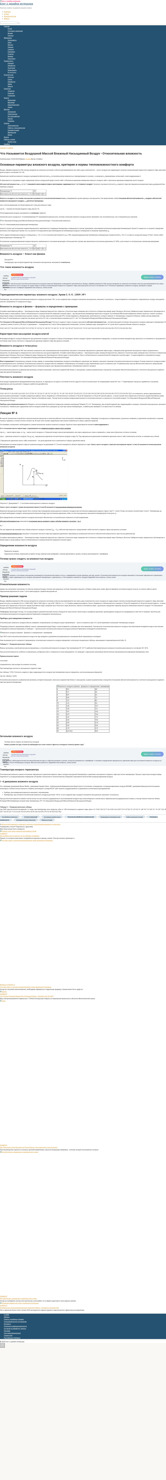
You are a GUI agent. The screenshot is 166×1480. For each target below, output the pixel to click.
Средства (7, 89)
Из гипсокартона (14, 116)
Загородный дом (10, 16)
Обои (9, 42)
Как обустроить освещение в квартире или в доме (18, 1299)
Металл (10, 45)
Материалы (8, 38)
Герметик (11, 91)
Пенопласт (11, 59)
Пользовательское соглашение (15, 1322)
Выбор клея (12, 142)
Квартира (7, 12)
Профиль (11, 121)
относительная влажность (42, 824)
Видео (10, 135)
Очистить (11, 93)
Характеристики (13, 105)
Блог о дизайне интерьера (16, 3)
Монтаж (7, 109)
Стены (10, 79)
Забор (10, 84)
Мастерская (12, 132)
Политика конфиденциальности (15, 1326)
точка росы (56, 824)
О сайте (6, 1315)
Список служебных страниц (14, 1319)
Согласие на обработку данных (15, 1329)
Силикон (11, 49)
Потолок (11, 77)
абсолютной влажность (9, 824)
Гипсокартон (12, 40)
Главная (7, 26)
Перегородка (12, 114)
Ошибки (7, 144)
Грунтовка (11, 68)
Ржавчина (11, 96)
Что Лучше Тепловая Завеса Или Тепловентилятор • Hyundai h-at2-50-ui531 (27, 996)
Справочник (8, 1335)
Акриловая (11, 100)
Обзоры (7, 1317)
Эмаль (10, 107)
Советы (6, 123)
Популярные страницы (12, 1338)
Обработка (11, 66)
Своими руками (13, 130)
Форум (6, 137)
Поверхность (8, 61)
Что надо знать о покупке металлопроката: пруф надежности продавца (25, 987)
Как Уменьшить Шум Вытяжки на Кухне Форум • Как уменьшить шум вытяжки (28, 1147)
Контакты (7, 1324)
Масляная (11, 102)
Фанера (10, 56)
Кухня (10, 29)
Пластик (11, 54)
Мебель (7, 19)
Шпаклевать (12, 70)
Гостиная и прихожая (15, 31)
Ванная (10, 33)
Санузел (11, 36)
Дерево (10, 47)
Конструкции (8, 75)
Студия (6, 14)
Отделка (11, 63)
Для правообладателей (12, 1333)
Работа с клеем (9, 139)
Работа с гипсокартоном (16, 128)
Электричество (13, 126)
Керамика (11, 52)
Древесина (12, 112)
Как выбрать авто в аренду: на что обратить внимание (19, 836)
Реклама (7, 1331)
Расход (10, 119)
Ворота (10, 86)
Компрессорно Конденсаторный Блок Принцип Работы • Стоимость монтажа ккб (29, 1308)
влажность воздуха (26, 824)
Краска (6, 98)
